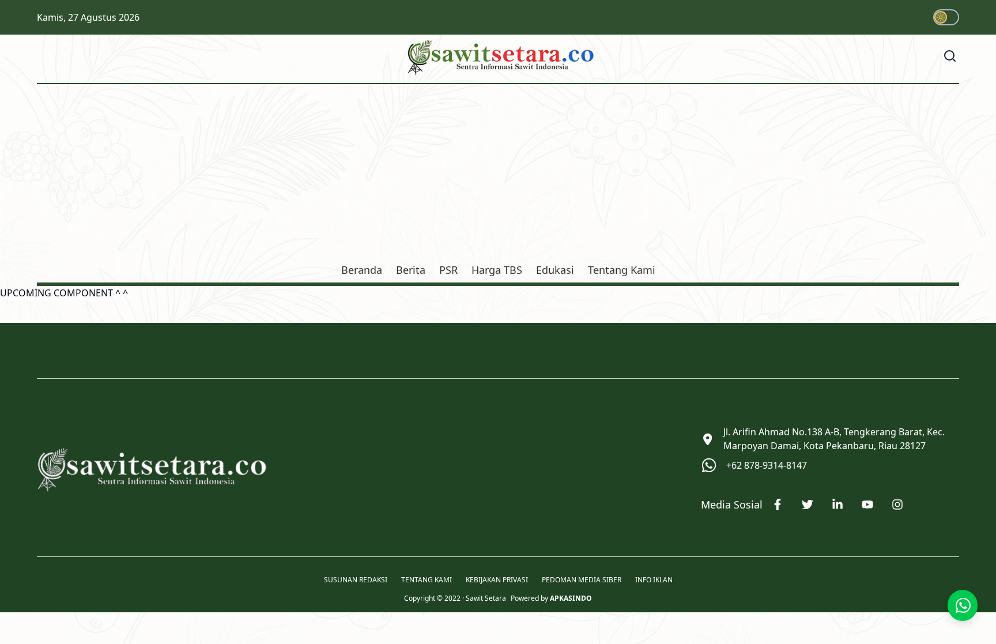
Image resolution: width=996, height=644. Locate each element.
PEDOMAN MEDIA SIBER (581, 580)
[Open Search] (950, 56)
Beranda (361, 270)
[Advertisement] (498, 175)
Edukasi (555, 270)
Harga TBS (496, 270)
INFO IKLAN (654, 580)
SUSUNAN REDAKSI (355, 580)
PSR (448, 270)
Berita (410, 270)
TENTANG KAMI (426, 580)
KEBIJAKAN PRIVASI (497, 580)
